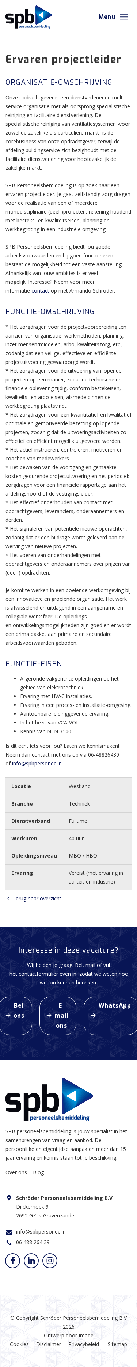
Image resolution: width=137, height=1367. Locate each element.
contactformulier (38, 973)
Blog (38, 1172)
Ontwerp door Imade (69, 1335)
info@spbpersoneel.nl (37, 763)
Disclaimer (48, 1344)
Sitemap (117, 1344)
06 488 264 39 (33, 1242)
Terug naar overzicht (36, 898)
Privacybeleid (83, 1344)
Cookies (19, 1344)
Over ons (16, 1172)
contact (40, 290)
